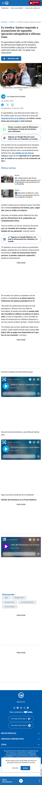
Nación (12, 22)
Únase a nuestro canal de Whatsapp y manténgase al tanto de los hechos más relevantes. (23, 129)
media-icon (21, 781)
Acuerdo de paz (9, 602)
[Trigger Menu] (3, 3)
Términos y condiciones (17, 753)
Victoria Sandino (10, 607)
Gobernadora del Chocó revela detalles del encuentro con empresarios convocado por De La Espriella (28, 181)
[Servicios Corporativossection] (39, 739)
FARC (6, 598)
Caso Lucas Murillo (17, 8)
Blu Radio (4, 22)
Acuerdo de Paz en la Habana (13, 118)
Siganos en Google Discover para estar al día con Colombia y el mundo (23, 138)
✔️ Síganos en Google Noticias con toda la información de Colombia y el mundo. (22, 239)
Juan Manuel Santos (27, 602)
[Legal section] (39, 745)
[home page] (21, 695)
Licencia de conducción (32, 8)
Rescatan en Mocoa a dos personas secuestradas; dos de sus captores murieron (27, 195)
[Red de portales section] (39, 733)
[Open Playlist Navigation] (39, 781)
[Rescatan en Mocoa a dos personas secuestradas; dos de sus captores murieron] (7, 193)
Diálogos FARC (19, 598)
